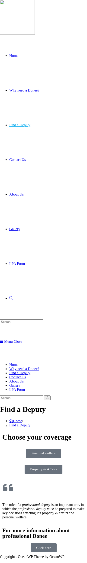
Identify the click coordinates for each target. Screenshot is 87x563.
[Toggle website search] (11, 298)
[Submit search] (47, 397)
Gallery (14, 385)
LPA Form (17, 390)
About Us (16, 381)
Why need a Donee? (24, 369)
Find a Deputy (19, 373)
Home (13, 365)
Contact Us (17, 377)
